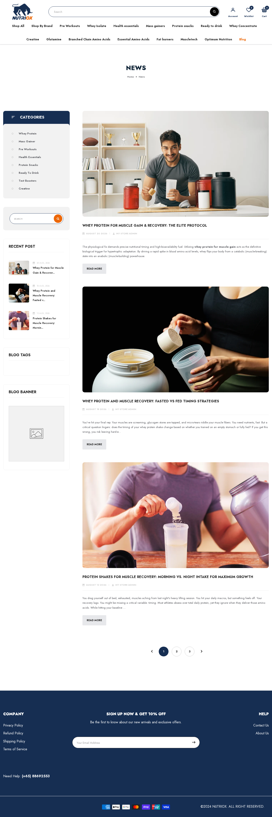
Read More (94, 269)
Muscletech (189, 39)
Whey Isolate (96, 26)
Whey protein (28, 133)
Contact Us (261, 725)
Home (130, 76)
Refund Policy (13, 733)
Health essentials (126, 26)
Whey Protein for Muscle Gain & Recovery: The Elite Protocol (144, 225)
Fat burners (165, 39)
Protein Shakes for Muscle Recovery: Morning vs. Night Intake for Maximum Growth (167, 576)
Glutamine (53, 39)
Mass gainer (27, 141)
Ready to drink (211, 26)
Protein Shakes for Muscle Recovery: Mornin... (44, 323)
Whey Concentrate (243, 26)
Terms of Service (15, 749)
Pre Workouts (70, 26)
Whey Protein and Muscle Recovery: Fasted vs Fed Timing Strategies (150, 401)
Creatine (32, 39)
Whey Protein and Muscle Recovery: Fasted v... (44, 295)
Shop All (18, 26)
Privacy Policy (13, 725)
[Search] (214, 11)
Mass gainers (155, 26)
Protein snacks (183, 26)
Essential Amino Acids (133, 39)
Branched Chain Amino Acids (89, 39)
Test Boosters (27, 181)
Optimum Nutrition (218, 39)
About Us (262, 733)
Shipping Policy (14, 741)
